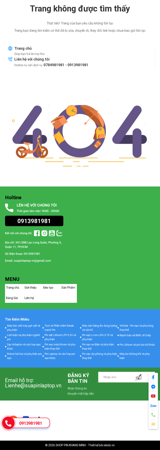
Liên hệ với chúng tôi (32, 59)
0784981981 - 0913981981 (66, 65)
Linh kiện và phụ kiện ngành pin (23, 337)
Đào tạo (48, 287)
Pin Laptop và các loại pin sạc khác (60, 356)
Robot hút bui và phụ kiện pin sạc (24, 356)
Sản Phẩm (68, 287)
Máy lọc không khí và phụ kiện (135, 356)
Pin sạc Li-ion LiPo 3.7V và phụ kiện (97, 337)
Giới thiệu (30, 287)
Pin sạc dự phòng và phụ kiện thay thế (99, 356)
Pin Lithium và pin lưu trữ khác (137, 344)
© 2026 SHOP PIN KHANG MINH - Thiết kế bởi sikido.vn (80, 445)
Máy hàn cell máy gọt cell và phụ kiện (23, 327)
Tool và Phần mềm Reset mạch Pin (59, 327)
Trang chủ (23, 48)
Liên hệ (29, 298)
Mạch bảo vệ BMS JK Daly (135, 335)
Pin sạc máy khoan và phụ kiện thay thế (60, 346)
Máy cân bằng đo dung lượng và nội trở (99, 327)
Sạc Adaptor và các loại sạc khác (24, 346)
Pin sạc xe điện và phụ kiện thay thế (98, 346)
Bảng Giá (12, 298)
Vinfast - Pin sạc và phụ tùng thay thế (136, 327)
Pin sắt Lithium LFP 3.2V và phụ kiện (60, 337)
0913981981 (30, 423)
